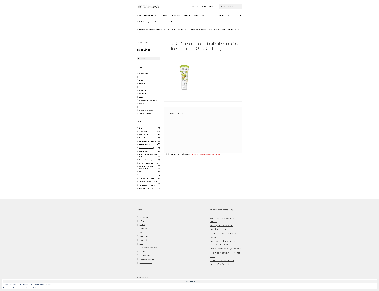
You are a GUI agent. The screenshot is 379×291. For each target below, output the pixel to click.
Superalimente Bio (145, 175)
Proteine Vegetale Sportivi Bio (148, 163)
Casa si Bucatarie (144, 138)
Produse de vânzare (150, 15)
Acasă (139, 15)
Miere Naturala (143, 151)
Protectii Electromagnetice (147, 160)
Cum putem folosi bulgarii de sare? (226, 248)
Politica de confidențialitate (148, 100)
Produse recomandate (146, 110)
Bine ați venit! (143, 73)
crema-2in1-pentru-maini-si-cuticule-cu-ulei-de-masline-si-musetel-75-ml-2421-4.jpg (168, 30)
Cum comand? (143, 90)
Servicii (141, 172)
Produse (203, 6)
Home (141, 30)
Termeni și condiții (145, 113)
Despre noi (195, 6)
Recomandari (175, 15)
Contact (211, 6)
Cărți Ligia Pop (143, 134)
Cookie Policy (36, 288)
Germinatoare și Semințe (146, 148)
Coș (203, 15)
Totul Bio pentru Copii (146, 185)
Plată (196, 15)
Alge (140, 128)
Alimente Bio (143, 131)
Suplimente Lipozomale (146, 178)
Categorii (164, 15)
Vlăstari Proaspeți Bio (146, 188)
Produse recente (144, 107)
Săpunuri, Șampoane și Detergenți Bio (146, 167)
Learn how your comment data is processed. (205, 154)
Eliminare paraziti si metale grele (149, 141)
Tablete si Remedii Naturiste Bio (149, 182)
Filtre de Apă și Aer (144, 144)
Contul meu (187, 15)
